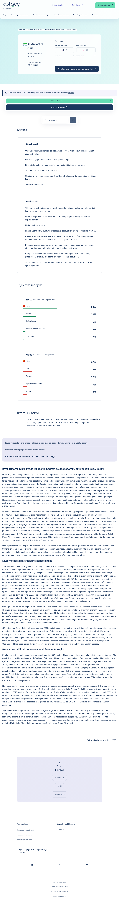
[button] (5, 15)
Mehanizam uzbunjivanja (59, 891)
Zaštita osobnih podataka (59, 887)
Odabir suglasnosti (59, 896)
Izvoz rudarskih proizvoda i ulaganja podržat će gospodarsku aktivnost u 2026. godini (46, 443)
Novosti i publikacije (65, 824)
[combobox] (55, 121)
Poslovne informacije (24, 835)
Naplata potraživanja (24, 840)
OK (74, 120)
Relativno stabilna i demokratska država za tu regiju (30, 456)
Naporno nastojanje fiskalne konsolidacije (25, 450)
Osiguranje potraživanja (25, 830)
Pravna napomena (59, 882)
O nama (60, 829)
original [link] (71, 93)
